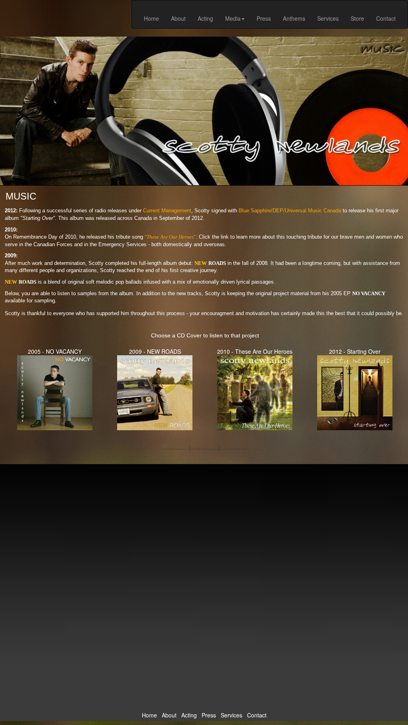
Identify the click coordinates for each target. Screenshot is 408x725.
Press (264, 18)
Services (328, 18)
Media (233, 18)
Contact (386, 18)
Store (357, 18)
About (178, 18)
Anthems (294, 18)
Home (151, 18)
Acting (205, 18)
